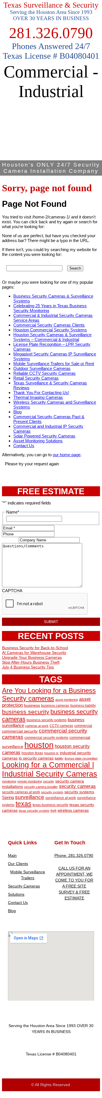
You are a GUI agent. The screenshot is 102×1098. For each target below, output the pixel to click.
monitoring (9, 781)
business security (25, 711)
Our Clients (18, 863)
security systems (79, 792)
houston (39, 745)
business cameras (55, 706)
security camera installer (41, 786)
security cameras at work (21, 792)
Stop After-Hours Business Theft (31, 662)
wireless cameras (73, 810)
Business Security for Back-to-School (35, 647)
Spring (8, 797)
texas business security (50, 805)
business (32, 705)
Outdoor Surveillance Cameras (42, 368)
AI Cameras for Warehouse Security (34, 652)
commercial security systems (46, 738)
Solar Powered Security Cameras (44, 436)
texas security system (34, 810)
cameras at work (36, 725)
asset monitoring (66, 699)
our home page (66, 454)
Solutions (16, 894)
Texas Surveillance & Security (51, 5)
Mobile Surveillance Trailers (27, 875)
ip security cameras (36, 758)
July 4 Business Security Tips (28, 667)
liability (59, 758)
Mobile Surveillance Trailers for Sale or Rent (53, 363)
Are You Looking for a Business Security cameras (49, 694)
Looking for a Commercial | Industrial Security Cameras (49, 769)
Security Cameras (24, 886)
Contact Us (23, 445)
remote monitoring (29, 781)
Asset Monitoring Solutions (38, 440)
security (48, 781)
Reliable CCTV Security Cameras (44, 373)
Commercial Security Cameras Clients (49, 325)
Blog (17, 411)
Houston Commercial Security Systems (50, 329)
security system (52, 792)
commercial (83, 726)
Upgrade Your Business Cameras (32, 657)
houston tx (51, 753)
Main (12, 855)
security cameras (77, 786)
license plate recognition (81, 758)
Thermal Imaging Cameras (38, 397)
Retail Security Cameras (36, 378)
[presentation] (45, 604)
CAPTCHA (12, 590)
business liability (83, 706)
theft (53, 810)
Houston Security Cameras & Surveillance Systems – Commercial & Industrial (52, 337)
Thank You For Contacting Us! (41, 392)
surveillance (29, 797)
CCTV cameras (61, 726)
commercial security (20, 731)
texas (23, 803)
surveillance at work (60, 798)
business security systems (47, 720)
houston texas (32, 753)
